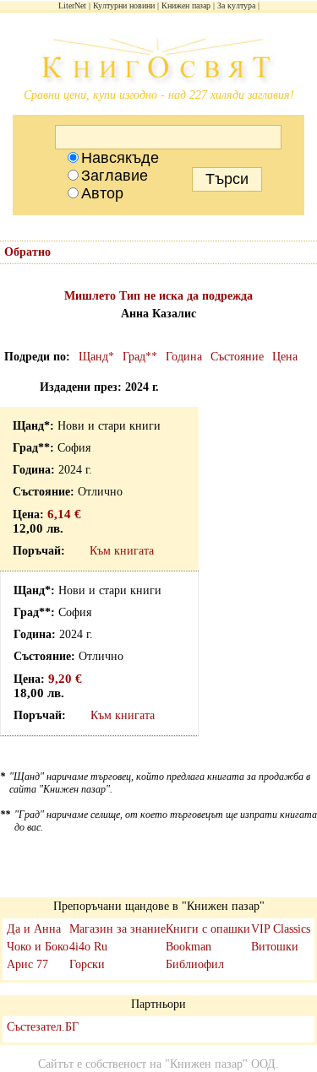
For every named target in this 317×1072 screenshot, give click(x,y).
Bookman (188, 946)
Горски (87, 964)
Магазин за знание (117, 929)
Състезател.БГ (43, 1027)
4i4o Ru (88, 946)
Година (184, 356)
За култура (236, 5)
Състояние (237, 356)
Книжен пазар (185, 5)
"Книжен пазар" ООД (220, 1064)
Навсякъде (120, 157)
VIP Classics (280, 929)
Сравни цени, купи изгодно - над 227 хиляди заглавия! (159, 95)
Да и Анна (34, 929)
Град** (140, 356)
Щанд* (96, 356)
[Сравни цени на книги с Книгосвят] (158, 63)
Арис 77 (27, 964)
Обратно (27, 252)
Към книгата (122, 550)
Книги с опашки (208, 929)
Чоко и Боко (37, 946)
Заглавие (114, 175)
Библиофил (195, 964)
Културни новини (124, 5)
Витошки (274, 946)
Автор (102, 193)
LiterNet (72, 5)
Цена (285, 356)
